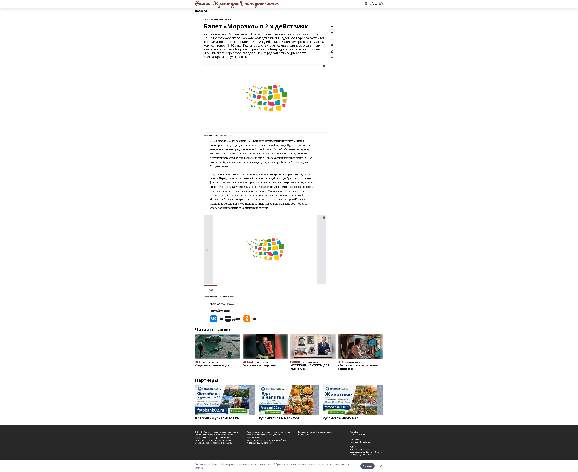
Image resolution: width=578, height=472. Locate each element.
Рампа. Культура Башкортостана (236, 3)
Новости (201, 11)
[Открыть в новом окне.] (216, 318)
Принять (367, 465)
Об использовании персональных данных (214, 443)
